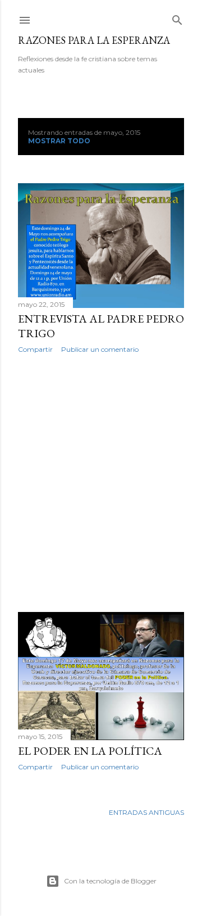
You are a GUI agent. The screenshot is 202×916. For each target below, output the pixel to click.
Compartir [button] (35, 349)
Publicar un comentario (100, 349)
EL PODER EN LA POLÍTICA (90, 750)
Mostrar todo (59, 141)
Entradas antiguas (146, 812)
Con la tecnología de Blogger (110, 881)
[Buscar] (177, 18)
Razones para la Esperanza (94, 40)
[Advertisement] (101, 483)
